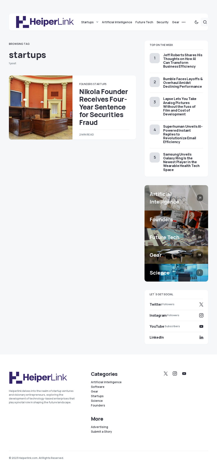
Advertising (99, 426)
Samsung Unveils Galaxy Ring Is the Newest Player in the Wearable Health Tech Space (181, 162)
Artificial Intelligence (106, 382)
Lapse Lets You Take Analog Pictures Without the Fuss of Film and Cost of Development (179, 106)
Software (97, 386)
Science (97, 400)
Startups (99, 84)
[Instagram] (175, 373)
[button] (196, 22)
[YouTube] (184, 373)
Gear (94, 391)
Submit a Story (101, 431)
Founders (85, 84)
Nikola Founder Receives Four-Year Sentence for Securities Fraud (103, 107)
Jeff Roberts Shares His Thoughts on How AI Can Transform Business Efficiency (182, 61)
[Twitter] (166, 373)
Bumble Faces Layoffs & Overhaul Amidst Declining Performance (183, 83)
